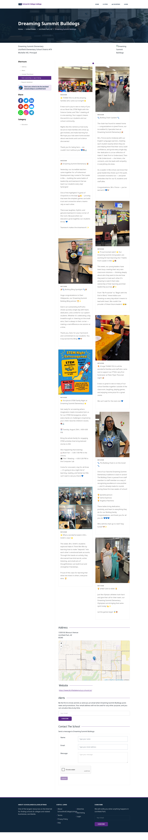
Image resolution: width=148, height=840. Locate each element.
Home (97, 4)
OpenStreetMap (119, 679)
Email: (63, 745)
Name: (63, 737)
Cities (106, 4)
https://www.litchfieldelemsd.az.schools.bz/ (75, 690)
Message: (64, 753)
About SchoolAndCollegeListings (67, 810)
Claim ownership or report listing (31, 78)
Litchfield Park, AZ (45, 29)
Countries (116, 4)
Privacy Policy (63, 819)
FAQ (59, 823)
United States (31, 29)
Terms (60, 815)
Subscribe (65, 718)
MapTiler (112, 679)
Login (126, 4)
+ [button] (61, 643)
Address (23, 67)
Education (24, 124)
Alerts (23, 70)
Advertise (80, 809)
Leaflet (106, 679)
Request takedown (27, 82)
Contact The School (27, 74)
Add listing (81, 813)
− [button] (61, 646)
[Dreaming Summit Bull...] (94, 658)
